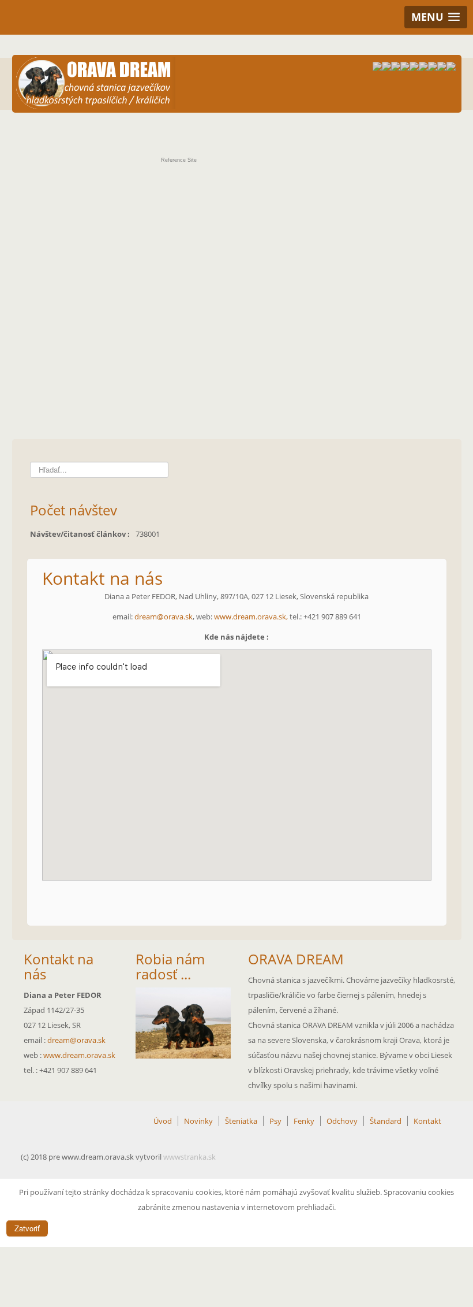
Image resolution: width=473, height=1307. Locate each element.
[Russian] (441, 68)
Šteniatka (241, 1121)
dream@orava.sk (163, 616)
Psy (275, 1121)
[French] (395, 68)
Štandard (385, 1121)
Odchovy (342, 1121)
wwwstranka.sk (189, 1157)
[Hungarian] (414, 68)
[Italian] (423, 68)
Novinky (198, 1121)
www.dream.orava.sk (79, 1055)
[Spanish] (451, 68)
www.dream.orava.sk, (252, 616)
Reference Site (179, 160)
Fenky (304, 1121)
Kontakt (427, 1121)
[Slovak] (377, 68)
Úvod (162, 1121)
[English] (386, 68)
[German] (405, 68)
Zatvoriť (27, 1228)
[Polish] (432, 68)
